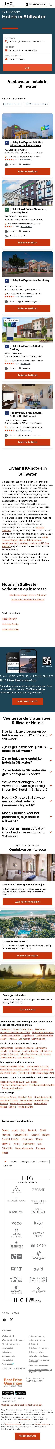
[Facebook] (5, 1319)
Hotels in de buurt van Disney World (36, 1072)
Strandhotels (6, 1048)
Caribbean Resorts (24, 1048)
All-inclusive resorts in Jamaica (35, 1054)
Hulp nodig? (7, 1347)
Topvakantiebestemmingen (14, 1085)
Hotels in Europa (8, 1097)
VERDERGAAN (27, 1436)
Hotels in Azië (25, 1097)
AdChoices (7, 1363)
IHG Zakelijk (7, 1359)
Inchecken (9, 47)
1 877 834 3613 (34, 1381)
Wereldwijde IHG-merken (13, 1340)
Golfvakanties (38, 1039)
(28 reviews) (25, 363)
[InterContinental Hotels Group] (9, 4)
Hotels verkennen (36, 1336)
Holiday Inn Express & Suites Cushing (26, 347)
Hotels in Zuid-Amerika (21, 1103)
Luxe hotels (31, 1081)
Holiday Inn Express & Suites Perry (29, 280)
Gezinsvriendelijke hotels (12, 1066)
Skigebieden (28, 1035)
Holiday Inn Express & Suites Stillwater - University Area (26, 144)
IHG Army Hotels (36, 1351)
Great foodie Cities (22, 1029)
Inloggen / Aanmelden (37, 4)
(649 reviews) (26, 297)
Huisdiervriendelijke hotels (42, 1085)
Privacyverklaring (42, 1424)
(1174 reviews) (26, 226)
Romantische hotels (10, 1035)
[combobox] (12, 104)
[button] (51, 4)
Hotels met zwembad (43, 1032)
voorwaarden (25, 1419)
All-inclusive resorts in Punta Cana (17, 1057)
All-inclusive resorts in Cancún (23, 1051)
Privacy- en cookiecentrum (14, 1368)
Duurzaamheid (8, 1355)
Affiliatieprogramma (11, 1344)
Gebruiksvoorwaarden (38, 1365)
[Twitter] (11, 1319)
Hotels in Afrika (25, 1106)
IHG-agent (33, 1344)
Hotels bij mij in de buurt (12, 1081)
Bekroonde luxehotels (12, 1088)
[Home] (5, 1161)
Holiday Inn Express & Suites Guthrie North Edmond (26, 414)
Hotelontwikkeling (37, 1340)
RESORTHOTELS (8, 1039)
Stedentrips (5, 1029)
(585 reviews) (25, 160)
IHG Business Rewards (38, 1347)
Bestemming (10, 38)
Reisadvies (7, 1351)
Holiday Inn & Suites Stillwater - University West (28, 210)
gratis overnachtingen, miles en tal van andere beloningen (25, 540)
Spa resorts (24, 1039)
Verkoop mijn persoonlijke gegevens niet (40, 1370)
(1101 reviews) (26, 430)
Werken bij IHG (8, 1336)
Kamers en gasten (13, 55)
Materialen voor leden (38, 1355)
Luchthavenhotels (44, 1035)
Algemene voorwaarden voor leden (39, 1360)
